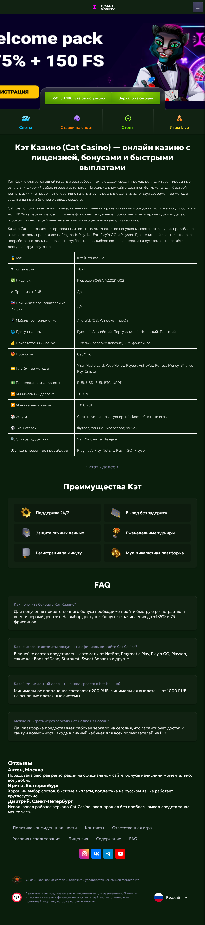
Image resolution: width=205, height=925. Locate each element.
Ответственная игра (132, 827)
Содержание (108, 838)
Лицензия (78, 838)
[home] (102, 7)
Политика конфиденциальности (45, 827)
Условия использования (36, 838)
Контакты (94, 827)
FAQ (133, 838)
